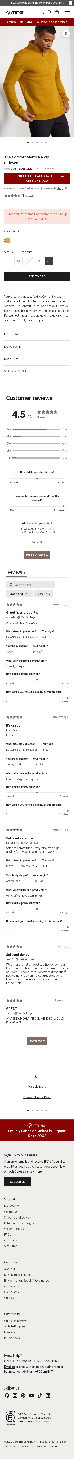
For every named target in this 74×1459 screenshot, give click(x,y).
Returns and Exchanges (19, 1223)
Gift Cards (10, 1240)
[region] (37, 1088)
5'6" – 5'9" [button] (37, 651)
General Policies (14, 1229)
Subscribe (17, 1182)
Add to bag (37, 276)
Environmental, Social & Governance (26, 1280)
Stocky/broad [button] (13, 764)
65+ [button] (44, 636)
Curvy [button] (9, 651)
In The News (12, 1338)
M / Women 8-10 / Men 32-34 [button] (21, 866)
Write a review (37, 555)
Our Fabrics (11, 1286)
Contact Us (11, 1212)
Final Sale (44, 168)
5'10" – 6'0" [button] (38, 764)
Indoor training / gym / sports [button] (22, 779)
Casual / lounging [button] (15, 666)
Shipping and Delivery (17, 1217)
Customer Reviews (15, 1321)
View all (37, 542)
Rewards (9, 1332)
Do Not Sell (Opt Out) (47, 1446)
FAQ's (7, 1234)
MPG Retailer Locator (17, 1275)
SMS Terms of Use (24, 1446)
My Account (11, 1206)
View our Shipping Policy (37, 1097)
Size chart (25, 252)
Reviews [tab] (17, 572)
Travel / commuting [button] (31, 895)
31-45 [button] (45, 866)
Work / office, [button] (13, 895)
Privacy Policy (46, 1441)
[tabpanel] (37, 815)
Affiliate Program (14, 1326)
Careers (9, 1298)
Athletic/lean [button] (13, 881)
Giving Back (11, 1292)
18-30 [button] (45, 749)
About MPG (11, 1269)
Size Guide (10, 1246)
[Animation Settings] (70, 3)
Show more (37, 1041)
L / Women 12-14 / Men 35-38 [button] (21, 636)
